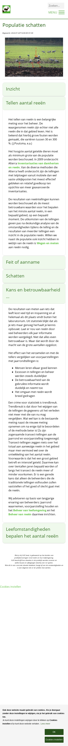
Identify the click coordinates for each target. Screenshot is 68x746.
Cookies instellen (10, 586)
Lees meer (45, 724)
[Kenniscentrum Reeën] (6, 9)
